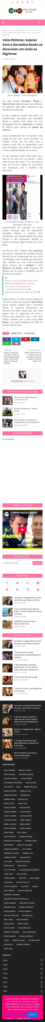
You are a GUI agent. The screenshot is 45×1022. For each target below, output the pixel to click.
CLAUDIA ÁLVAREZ (10, 820)
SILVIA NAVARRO (10, 936)
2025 (22, 965)
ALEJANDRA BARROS (25, 774)
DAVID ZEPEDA (9, 832)
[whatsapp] (32, 2)
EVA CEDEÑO (26, 849)
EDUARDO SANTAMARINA (13, 841)
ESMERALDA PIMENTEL (11, 849)
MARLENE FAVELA (10, 907)
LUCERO (35, 886)
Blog (14, 1018)
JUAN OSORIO (34, 878)
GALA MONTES (25, 857)
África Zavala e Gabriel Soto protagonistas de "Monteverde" (27, 421)
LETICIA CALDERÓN (10, 886)
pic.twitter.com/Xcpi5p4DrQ (18, 286)
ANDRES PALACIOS (30, 787)
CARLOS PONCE (25, 812)
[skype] (17, 589)
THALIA (6, 940)
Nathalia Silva (28, 381)
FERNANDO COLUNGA (11, 853)
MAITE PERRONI (9, 891)
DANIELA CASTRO (10, 824)
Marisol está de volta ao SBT (26, 677)
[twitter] (17, 2)
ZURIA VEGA (8, 949)
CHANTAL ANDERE (10, 816)
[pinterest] (27, 2)
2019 (22, 991)
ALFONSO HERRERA (10, 778)
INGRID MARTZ (9, 866)
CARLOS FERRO (24, 808)
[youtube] (38, 589)
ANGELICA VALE (25, 791)
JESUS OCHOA (21, 874)
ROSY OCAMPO (9, 928)
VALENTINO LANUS (18, 940)
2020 (22, 987)
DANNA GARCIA (25, 828)
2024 (22, 969)
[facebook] (12, 2)
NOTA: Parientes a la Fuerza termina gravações (25, 754)
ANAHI (18, 787)
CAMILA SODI (22, 803)
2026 (22, 960)
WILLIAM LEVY (8, 944)
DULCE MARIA (22, 832)
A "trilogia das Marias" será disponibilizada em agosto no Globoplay (26, 743)
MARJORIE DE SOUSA (26, 903)
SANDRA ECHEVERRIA (11, 932)
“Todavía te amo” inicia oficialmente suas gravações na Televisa (27, 654)
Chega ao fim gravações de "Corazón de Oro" (25, 398)
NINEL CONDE (8, 920)
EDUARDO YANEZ (31, 841)
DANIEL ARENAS (25, 820)
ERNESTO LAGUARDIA (24, 845)
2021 (22, 982)
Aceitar (32, 1014)
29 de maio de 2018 (28, 292)
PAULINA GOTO (9, 924)
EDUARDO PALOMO (25, 837)
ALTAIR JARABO (26, 778)
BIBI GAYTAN (23, 799)
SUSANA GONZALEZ (26, 936)
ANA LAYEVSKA (31, 783)
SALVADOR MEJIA (24, 928)
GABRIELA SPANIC (10, 857)
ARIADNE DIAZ (25, 795)
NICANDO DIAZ (27, 915)
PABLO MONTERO (22, 920)
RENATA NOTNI (23, 924)
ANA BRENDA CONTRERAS (13, 783)
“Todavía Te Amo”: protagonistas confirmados (28, 689)
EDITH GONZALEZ (10, 837)
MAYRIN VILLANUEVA (26, 907)
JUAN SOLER (8, 882)
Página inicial (7, 30)
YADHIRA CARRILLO (23, 944)
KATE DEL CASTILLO (23, 882)
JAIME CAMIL (8, 874)
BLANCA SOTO (9, 803)
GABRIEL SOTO (16, 333)
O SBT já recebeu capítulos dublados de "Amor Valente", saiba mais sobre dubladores (26, 667)
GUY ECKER (8, 861)
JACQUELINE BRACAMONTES (29, 870)
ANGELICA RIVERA (10, 791)
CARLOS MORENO (10, 812)
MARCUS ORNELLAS (25, 891)
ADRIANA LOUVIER (24, 770)
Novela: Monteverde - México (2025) (26, 409)
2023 (22, 973)
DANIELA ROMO (25, 824)
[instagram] (22, 2)
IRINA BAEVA (22, 866)
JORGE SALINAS (9, 878)
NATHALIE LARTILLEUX (11, 915)
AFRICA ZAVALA (9, 774)
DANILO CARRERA (10, 828)
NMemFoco (34, 1018)
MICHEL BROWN (9, 911)
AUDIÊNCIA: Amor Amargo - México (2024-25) (25, 622)
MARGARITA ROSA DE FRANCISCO (16, 899)
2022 (22, 978)
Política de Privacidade (17, 1014)
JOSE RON (22, 878)
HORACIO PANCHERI (22, 861)
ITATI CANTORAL (10, 870)
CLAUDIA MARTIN (26, 816)
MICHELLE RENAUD (24, 911)
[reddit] (38, 583)
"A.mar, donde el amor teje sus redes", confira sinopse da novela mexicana (27, 611)
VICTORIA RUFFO (34, 940)
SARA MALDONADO (29, 932)
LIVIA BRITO (25, 886)
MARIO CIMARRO (10, 903)
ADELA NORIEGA (9, 770)
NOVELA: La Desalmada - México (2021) (27, 730)
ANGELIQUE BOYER (10, 795)
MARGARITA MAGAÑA (12, 895)
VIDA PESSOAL (19, 30)
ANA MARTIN (8, 787)
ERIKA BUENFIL (9, 845)
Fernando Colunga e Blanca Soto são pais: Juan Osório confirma (27, 598)
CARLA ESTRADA (10, 808)
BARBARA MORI (9, 799)
